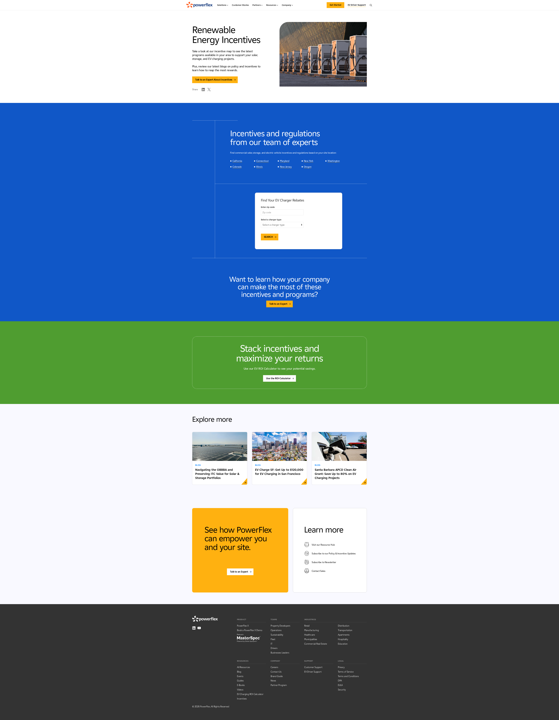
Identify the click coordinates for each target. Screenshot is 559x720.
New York (308, 161)
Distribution (343, 625)
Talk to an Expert (278, 303)
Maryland (284, 161)
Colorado (237, 166)
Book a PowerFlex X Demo (249, 630)
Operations (276, 630)
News (273, 680)
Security (342, 689)
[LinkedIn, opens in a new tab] (194, 628)
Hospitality (343, 639)
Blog (239, 671)
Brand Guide (277, 676)
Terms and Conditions (348, 676)
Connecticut (262, 161)
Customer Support (313, 667)
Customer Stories (240, 5)
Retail (306, 625)
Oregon (308, 166)
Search (268, 237)
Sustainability (277, 634)
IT (271, 643)
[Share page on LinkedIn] (203, 89)
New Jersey (286, 166)
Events (240, 676)
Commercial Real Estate (315, 643)
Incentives (242, 698)
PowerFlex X (243, 625)
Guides (240, 680)
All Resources (243, 667)
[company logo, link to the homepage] (199, 5)
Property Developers (280, 625)
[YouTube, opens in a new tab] (199, 628)
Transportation (345, 630)
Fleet (273, 639)
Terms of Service (346, 671)
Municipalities (310, 639)
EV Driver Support (313, 671)
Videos (240, 689)
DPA (340, 680)
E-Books (241, 685)
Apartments (344, 634)
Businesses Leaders (280, 652)
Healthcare (309, 634)
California (237, 161)
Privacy (341, 667)
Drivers (274, 648)
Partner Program (279, 685)
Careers (274, 667)
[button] (222, 6)
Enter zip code (268, 207)
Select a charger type (271, 220)
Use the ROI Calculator (278, 378)
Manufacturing (311, 630)
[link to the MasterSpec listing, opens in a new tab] (248, 637)
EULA (340, 685)
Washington (334, 161)
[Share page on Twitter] (209, 89)
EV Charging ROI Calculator (250, 694)
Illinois (259, 166)
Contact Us (276, 671)
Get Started (335, 5)
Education (343, 643)
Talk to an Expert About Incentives (213, 79)
